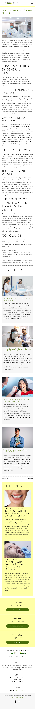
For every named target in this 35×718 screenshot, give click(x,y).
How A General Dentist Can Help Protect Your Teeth (17, 400)
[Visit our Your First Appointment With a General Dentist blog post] (17, 437)
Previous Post (5, 478)
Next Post (30, 478)
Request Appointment (17, 626)
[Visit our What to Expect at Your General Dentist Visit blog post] (17, 286)
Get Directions (17, 610)
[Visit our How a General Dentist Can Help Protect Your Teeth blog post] (17, 387)
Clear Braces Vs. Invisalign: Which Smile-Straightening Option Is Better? (16, 512)
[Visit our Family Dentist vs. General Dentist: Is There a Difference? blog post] (17, 336)
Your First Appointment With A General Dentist (16, 450)
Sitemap (21, 697)
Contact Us (17, 642)
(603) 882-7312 (15, 254)
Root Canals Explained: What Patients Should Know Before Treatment (14, 564)
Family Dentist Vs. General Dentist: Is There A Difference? (17, 350)
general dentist (17, 40)
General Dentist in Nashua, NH (21, 262)
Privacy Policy (15, 697)
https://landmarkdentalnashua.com (12, 252)
